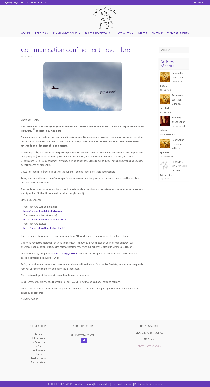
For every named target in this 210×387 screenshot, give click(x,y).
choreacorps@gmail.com (64, 253)
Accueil (26, 33)
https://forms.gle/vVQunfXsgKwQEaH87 (44, 228)
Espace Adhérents (178, 33)
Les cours (38, 346)
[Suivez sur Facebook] (84, 340)
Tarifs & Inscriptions (97, 33)
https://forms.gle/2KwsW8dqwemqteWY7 (44, 219)
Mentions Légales (83, 384)
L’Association (38, 338)
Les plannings (38, 350)
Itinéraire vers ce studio (149, 345)
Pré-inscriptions (38, 358)
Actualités (124, 33)
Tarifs (39, 354)
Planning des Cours (65, 33)
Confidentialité (102, 384)
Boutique (157, 33)
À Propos (40, 33)
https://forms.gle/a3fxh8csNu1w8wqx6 (43, 210)
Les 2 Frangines (154, 384)
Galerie (142, 33)
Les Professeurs (38, 342)
